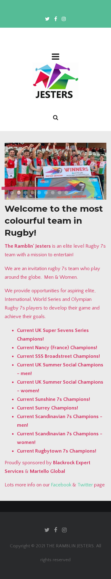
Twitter (85, 485)
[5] (39, 192)
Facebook (61, 485)
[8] (59, 192)
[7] (53, 192)
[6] (46, 192)
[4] (32, 192)
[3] (25, 192)
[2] (19, 192)
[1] (12, 192)
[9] (66, 192)
